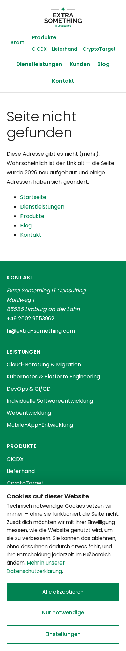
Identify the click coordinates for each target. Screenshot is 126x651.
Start (17, 42)
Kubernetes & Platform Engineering (53, 376)
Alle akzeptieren (63, 591)
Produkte (44, 37)
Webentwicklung (29, 413)
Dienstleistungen (39, 64)
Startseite (33, 197)
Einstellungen (63, 634)
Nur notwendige (63, 612)
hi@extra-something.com (41, 331)
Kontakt (63, 80)
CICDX (39, 49)
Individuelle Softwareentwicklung (50, 401)
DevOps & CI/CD (29, 389)
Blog (103, 64)
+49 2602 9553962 (30, 318)
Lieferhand (64, 49)
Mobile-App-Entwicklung (40, 425)
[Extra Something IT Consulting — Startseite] (63, 16)
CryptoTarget (99, 49)
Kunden (80, 64)
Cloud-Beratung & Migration (44, 364)
